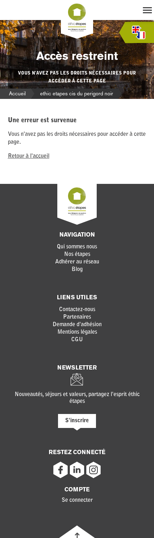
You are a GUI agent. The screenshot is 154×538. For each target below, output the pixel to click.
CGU (77, 340)
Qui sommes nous (77, 247)
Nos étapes (77, 254)
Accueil (17, 93)
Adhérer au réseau (77, 262)
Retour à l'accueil (28, 156)
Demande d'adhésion (77, 325)
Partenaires (77, 317)
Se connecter (77, 500)
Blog (77, 269)
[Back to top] (77, 535)
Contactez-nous (77, 310)
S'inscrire (77, 421)
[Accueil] (77, 30)
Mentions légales (77, 332)
